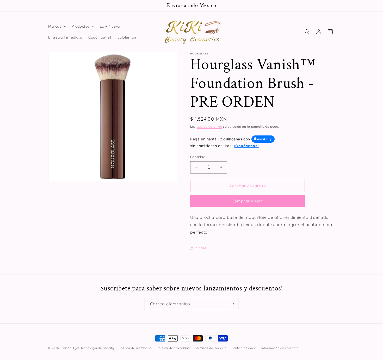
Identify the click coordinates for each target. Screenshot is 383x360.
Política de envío (243, 348)
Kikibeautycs (70, 348)
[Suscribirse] (232, 304)
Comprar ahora (247, 200)
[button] (57, 26)
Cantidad (197, 157)
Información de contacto (280, 348)
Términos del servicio (211, 348)
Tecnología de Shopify (97, 348)
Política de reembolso (135, 348)
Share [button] (201, 248)
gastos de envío (209, 126)
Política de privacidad (173, 348)
